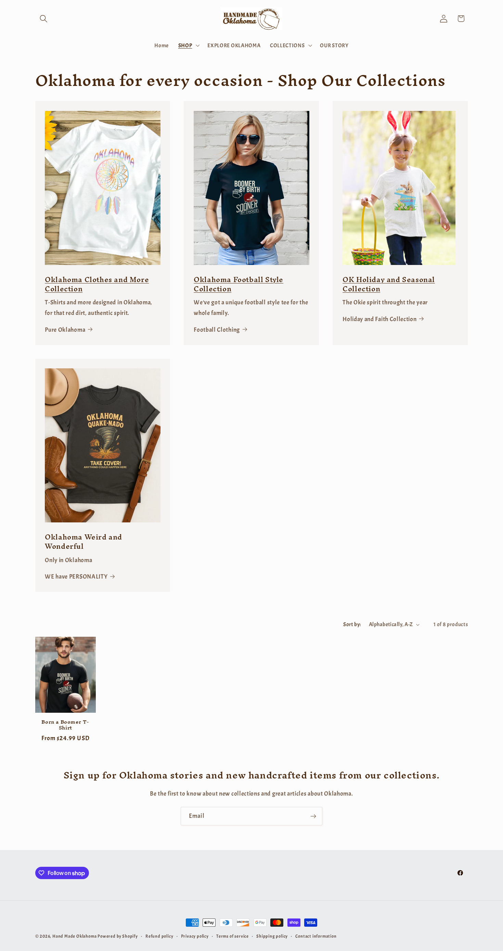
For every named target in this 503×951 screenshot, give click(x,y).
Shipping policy (272, 936)
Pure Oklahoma (65, 330)
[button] (44, 18)
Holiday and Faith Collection (379, 319)
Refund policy (159, 936)
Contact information (315, 936)
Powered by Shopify (118, 936)
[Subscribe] (313, 816)
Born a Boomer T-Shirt (65, 725)
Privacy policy (195, 936)
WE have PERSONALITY (76, 576)
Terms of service (232, 936)
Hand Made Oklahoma (74, 936)
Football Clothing (217, 330)
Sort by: (352, 624)
